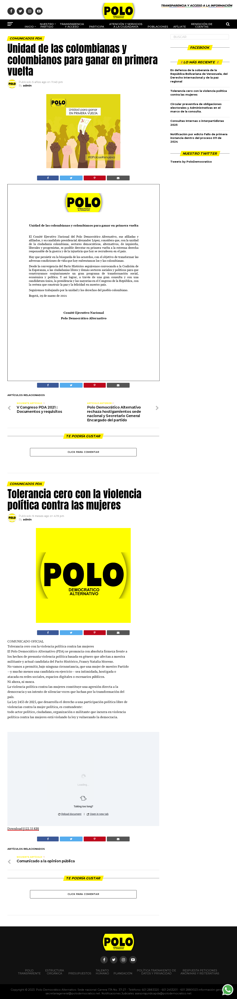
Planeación (123, 973)
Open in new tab (99, 813)
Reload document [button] (71, 813)
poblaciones (158, 26)
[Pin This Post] (95, 178)
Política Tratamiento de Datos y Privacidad (156, 972)
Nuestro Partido (47, 25)
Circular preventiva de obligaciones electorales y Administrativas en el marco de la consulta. (196, 107)
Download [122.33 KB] (23, 828)
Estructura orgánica (54, 972)
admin (27, 85)
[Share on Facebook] (48, 178)
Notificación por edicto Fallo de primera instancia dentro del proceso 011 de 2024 (198, 138)
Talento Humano (102, 972)
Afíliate (179, 26)
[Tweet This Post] (71, 178)
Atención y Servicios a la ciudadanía (125, 25)
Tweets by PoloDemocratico (191, 161)
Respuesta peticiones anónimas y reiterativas (200, 972)
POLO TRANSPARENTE (29, 972)
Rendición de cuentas (201, 25)
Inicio (29, 26)
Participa (96, 26)
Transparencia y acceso (72, 25)
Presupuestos (79, 973)
